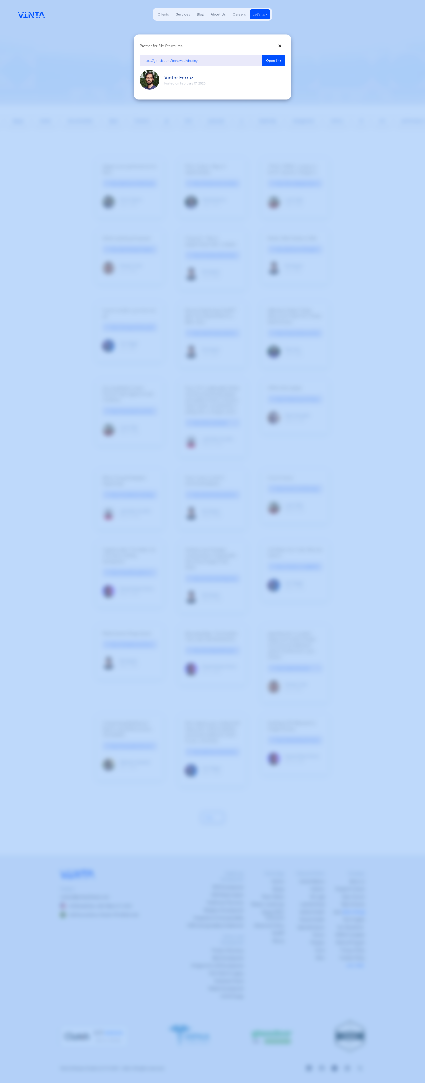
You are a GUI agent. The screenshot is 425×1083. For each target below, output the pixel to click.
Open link (273, 60)
